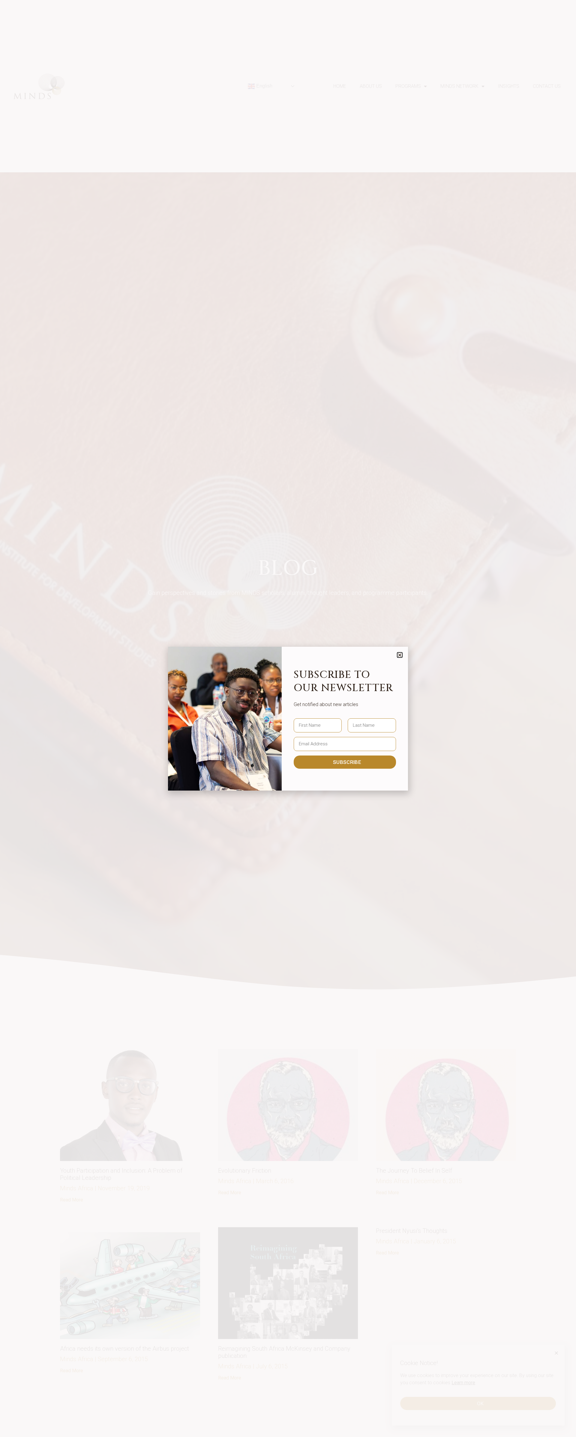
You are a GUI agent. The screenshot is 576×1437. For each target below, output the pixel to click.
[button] (400, 655)
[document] (288, 718)
